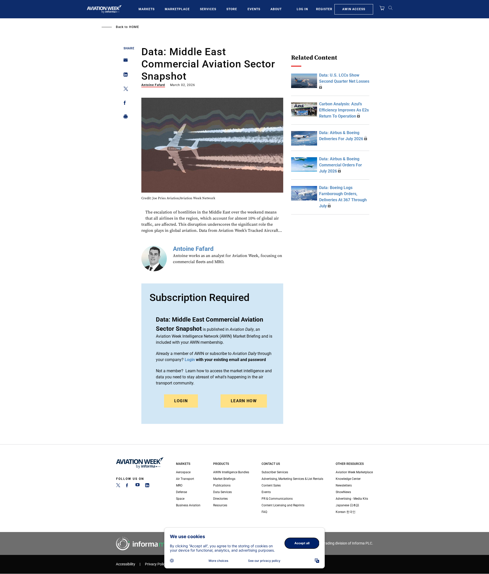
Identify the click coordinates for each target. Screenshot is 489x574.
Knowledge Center (348, 479)
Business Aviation (188, 505)
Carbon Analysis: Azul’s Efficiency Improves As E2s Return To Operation (344, 110)
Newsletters (344, 485)
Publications (221, 485)
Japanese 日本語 (347, 505)
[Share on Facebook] (124, 104)
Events (254, 9)
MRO (179, 485)
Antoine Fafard (153, 85)
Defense (181, 492)
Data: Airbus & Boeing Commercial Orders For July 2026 (340, 165)
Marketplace (177, 9)
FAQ (264, 512)
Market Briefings (224, 479)
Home (134, 27)
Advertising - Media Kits (352, 498)
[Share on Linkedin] (124, 76)
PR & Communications (277, 498)
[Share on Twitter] (124, 90)
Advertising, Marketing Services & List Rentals (292, 479)
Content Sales (271, 485)
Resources (220, 505)
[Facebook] (128, 486)
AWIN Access (353, 9)
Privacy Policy (156, 564)
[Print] (124, 117)
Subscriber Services (275, 472)
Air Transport (185, 479)
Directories (220, 498)
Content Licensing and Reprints (283, 505)
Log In (302, 9)
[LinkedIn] (147, 486)
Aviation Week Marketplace (354, 472)
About (276, 9)
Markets (147, 9)
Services (208, 9)
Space (180, 498)
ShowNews (343, 492)
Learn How (244, 400)
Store (231, 9)
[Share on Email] (124, 62)
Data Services (222, 492)
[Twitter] (118, 486)
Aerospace (183, 472)
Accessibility (125, 564)
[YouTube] (137, 486)
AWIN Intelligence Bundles (231, 472)
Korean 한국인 (346, 512)
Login (181, 400)
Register (324, 9)
